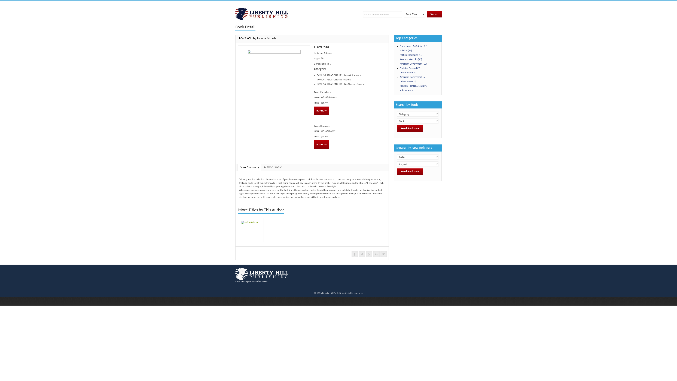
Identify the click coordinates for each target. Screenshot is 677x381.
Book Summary (249, 167)
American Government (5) (412, 77)
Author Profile (273, 167)
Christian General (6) (410, 68)
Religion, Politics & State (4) (413, 86)
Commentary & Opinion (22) (413, 46)
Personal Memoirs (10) (411, 59)
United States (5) (408, 72)
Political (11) (406, 50)
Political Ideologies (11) (411, 55)
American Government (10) (413, 64)
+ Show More (406, 90)
